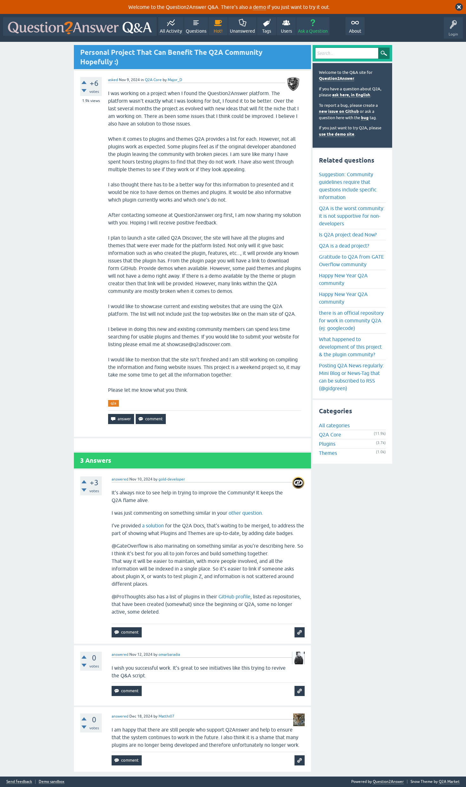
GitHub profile (234, 596)
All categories (334, 425)
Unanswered (242, 31)
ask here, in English (351, 95)
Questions (196, 31)
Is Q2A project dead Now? (348, 234)
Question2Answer (336, 78)
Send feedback (19, 782)
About (355, 31)
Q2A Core (153, 80)
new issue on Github (339, 111)
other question (245, 513)
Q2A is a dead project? (344, 245)
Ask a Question (313, 31)
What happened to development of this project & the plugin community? (350, 346)
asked (113, 80)
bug (365, 117)
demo (259, 7)
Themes (328, 453)
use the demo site (336, 134)
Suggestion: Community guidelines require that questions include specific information (347, 185)
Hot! (218, 31)
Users (286, 31)
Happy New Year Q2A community (343, 279)
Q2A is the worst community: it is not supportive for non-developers (352, 215)
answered (120, 479)
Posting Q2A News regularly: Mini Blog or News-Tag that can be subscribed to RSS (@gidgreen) (351, 377)
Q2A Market (449, 781)
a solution (153, 525)
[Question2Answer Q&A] (80, 26)
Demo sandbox (51, 782)
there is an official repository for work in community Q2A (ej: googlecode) (351, 320)
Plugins (327, 444)
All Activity (171, 31)
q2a (113, 403)
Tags (266, 31)
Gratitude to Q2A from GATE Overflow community (351, 260)
